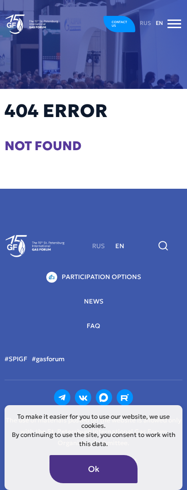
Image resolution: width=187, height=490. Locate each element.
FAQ (93, 326)
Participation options (101, 277)
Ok (93, 469)
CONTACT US (119, 24)
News (93, 301)
